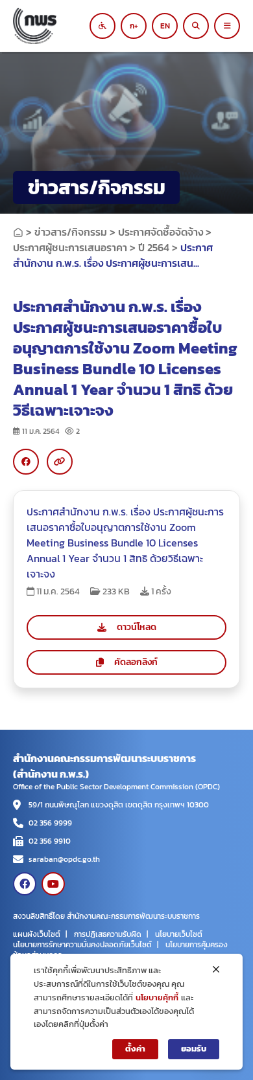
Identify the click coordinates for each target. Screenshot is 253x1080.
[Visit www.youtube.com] (53, 883)
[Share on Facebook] (26, 462)
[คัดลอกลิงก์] (60, 462)
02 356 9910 (50, 841)
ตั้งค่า (135, 1048)
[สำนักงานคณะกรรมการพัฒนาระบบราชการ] (55, 26)
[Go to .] (18, 232)
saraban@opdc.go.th (64, 859)
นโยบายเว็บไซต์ (178, 934)
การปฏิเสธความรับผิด (107, 934)
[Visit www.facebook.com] (24, 883)
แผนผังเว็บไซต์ (36, 934)
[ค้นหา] (196, 26)
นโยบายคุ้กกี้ (157, 997)
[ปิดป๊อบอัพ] (216, 969)
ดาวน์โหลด (136, 627)
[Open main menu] (227, 26)
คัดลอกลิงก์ (136, 662)
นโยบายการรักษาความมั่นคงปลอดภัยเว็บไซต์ (82, 945)
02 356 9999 (50, 823)
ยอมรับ (193, 1048)
